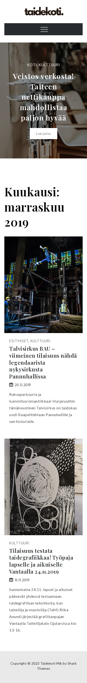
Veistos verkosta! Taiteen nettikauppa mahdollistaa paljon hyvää (43, 96)
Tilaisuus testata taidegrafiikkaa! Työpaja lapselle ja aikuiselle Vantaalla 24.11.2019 (41, 561)
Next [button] (77, 100)
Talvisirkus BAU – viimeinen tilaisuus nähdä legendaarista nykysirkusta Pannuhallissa (43, 362)
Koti (32, 65)
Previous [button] (9, 100)
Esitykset (19, 341)
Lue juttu (43, 133)
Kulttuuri (49, 65)
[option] (43, 100)
